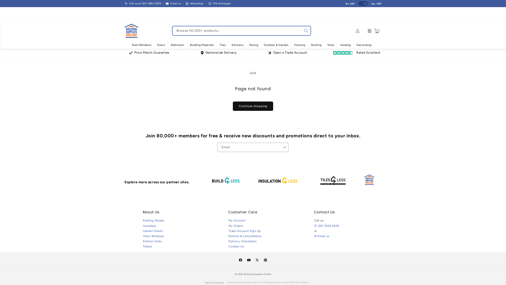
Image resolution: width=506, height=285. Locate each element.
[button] (141, 45)
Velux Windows (153, 236)
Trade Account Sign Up (244, 231)
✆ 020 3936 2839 (326, 226)
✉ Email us (321, 236)
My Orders (235, 226)
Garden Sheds (153, 231)
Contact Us (236, 246)
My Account (236, 220)
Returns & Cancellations (244, 236)
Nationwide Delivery (221, 52)
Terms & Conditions (214, 282)
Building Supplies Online (257, 274)
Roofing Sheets (153, 220)
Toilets (147, 246)
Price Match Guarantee (151, 52)
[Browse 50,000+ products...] (306, 30)
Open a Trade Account (290, 52)
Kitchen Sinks (152, 241)
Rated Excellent (368, 52)
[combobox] (242, 30)
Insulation (149, 226)
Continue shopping (253, 106)
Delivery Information (242, 241)
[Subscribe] (284, 147)
